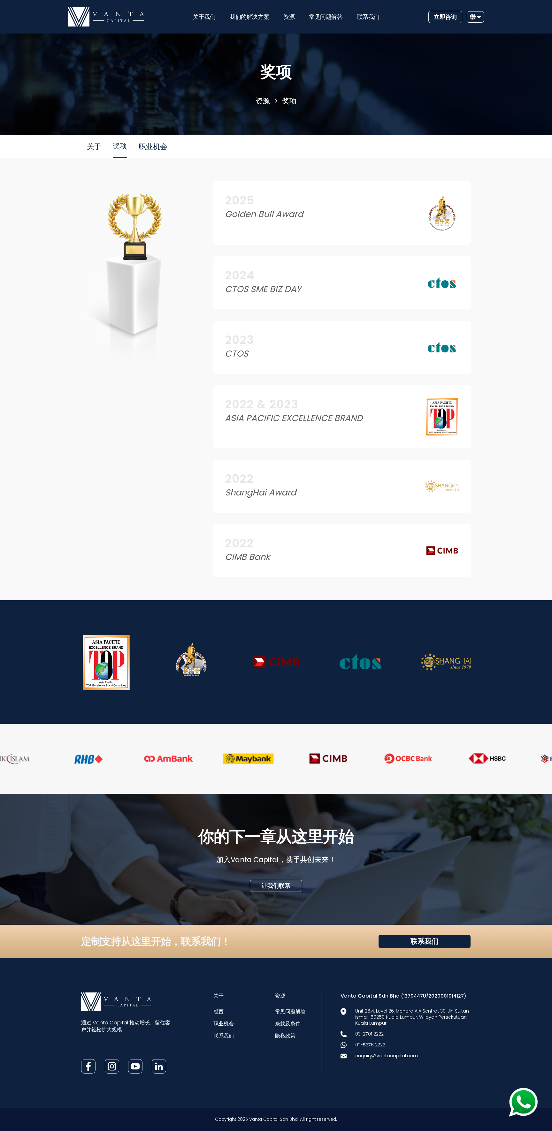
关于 (94, 146)
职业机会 (153, 146)
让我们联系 (276, 886)
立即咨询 (445, 17)
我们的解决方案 (249, 17)
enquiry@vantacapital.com (386, 1055)
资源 (289, 17)
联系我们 (368, 17)
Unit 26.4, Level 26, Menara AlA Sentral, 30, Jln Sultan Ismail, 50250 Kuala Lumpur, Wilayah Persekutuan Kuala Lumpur (412, 1017)
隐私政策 (285, 1035)
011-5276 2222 (370, 1045)
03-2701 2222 (369, 1034)
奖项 (289, 101)
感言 (218, 1011)
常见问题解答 (325, 17)
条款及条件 (288, 1023)
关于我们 (204, 17)
